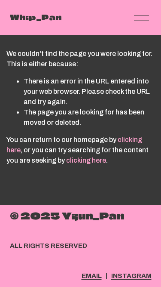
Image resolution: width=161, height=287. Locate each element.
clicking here (86, 160)
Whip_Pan (36, 17)
